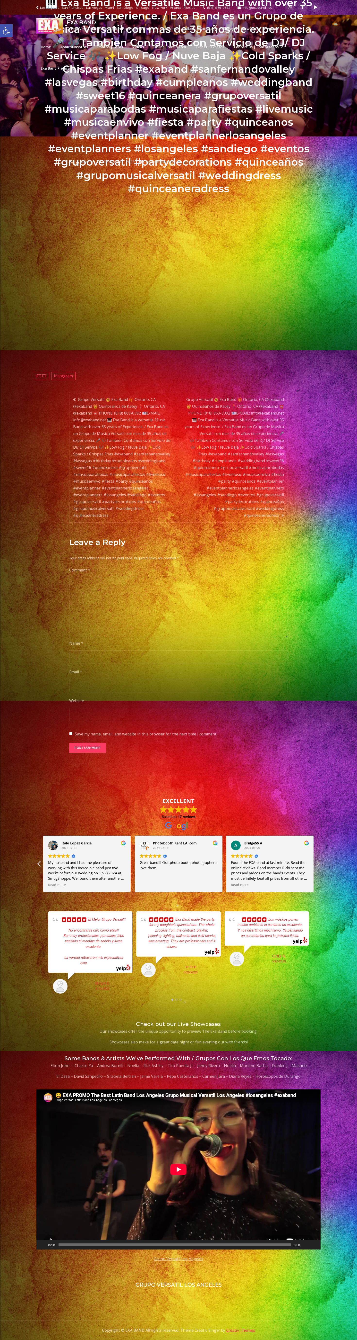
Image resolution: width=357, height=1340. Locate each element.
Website (76, 700)
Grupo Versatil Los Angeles (178, 1258)
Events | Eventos (210, 47)
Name (76, 643)
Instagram (63, 376)
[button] (317, 865)
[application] (178, 1169)
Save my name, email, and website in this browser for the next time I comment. (146, 734)
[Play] (42, 1244)
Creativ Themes (240, 1330)
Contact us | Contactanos (256, 47)
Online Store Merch (169, 47)
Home (46, 47)
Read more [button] (76, 885)
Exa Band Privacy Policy (60, 68)
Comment (79, 570)
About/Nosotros (74, 47)
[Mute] (306, 1244)
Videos (138, 47)
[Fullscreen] (314, 1244)
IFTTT (41, 376)
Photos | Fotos (110, 47)
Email (75, 672)
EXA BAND (81, 22)
